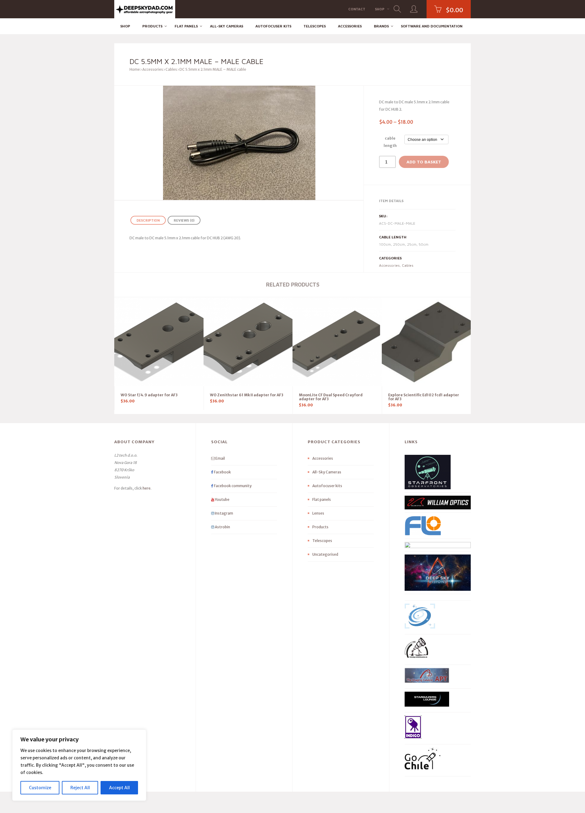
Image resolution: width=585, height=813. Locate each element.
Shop (380, 9)
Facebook (222, 472)
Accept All (119, 787)
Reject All (80, 787)
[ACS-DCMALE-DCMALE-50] (239, 143)
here (147, 488)
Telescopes (314, 26)
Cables (171, 69)
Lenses (318, 513)
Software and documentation (432, 26)
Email (220, 458)
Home (134, 69)
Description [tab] (148, 220)
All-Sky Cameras (226, 26)
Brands (381, 26)
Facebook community (232, 485)
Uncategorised (325, 554)
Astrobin (222, 527)
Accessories (350, 26)
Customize (40, 787)
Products (152, 26)
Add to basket (423, 161)
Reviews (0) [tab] (184, 220)
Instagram (223, 513)
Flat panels (186, 26)
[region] (79, 765)
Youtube (221, 499)
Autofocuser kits (273, 26)
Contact (356, 9)
